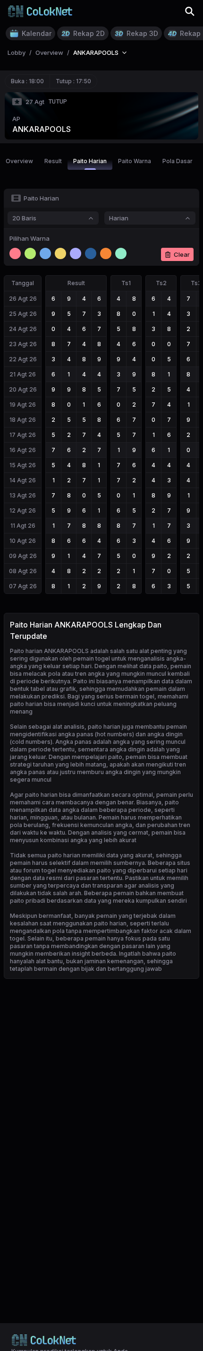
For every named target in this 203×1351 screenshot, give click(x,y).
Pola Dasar (177, 161)
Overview (19, 161)
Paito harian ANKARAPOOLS (49, 650)
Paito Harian (90, 161)
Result (53, 161)
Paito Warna (134, 161)
